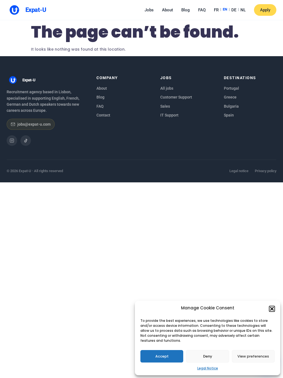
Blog (185, 9)
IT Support (169, 115)
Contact (103, 115)
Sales (165, 106)
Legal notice (238, 171)
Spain (229, 115)
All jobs (166, 88)
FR (216, 9)
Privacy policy (265, 171)
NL (243, 9)
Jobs (149, 9)
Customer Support (176, 97)
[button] (272, 309)
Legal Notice (207, 368)
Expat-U (35, 9)
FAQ (202, 9)
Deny (207, 356)
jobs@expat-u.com (34, 124)
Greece (230, 97)
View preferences (253, 356)
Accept (162, 356)
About (167, 9)
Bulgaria (231, 106)
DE (233, 9)
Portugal (231, 88)
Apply (265, 9)
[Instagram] (12, 140)
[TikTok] (25, 140)
